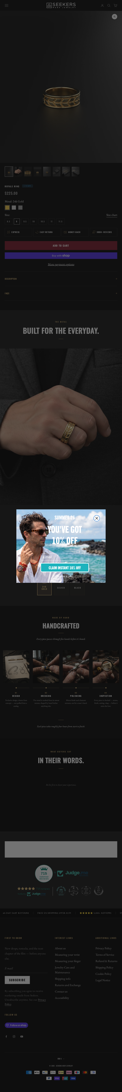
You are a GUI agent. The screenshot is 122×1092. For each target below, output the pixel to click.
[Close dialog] (97, 518)
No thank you (65, 576)
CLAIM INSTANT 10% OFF (65, 567)
